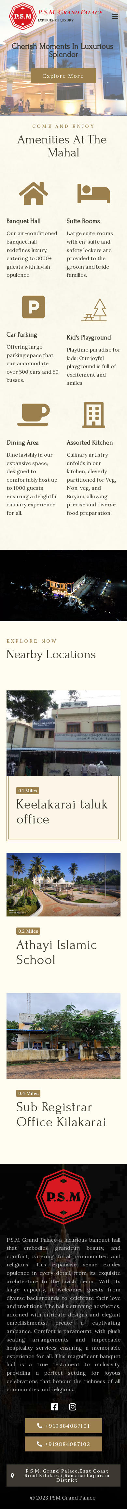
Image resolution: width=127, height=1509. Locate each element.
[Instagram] (72, 1407)
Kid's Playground (89, 337)
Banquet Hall (24, 221)
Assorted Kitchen (90, 442)
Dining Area (23, 442)
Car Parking (22, 334)
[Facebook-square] (55, 1407)
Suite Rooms (83, 221)
